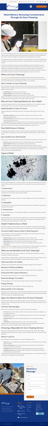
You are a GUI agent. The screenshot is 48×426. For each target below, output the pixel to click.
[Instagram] (36, 406)
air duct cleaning (9, 247)
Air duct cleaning (4, 77)
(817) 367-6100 (22, 411)
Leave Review (39, 409)
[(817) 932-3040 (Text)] (18, 413)
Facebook (39, 405)
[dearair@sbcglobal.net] (18, 417)
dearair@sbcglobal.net (23, 417)
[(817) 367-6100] (18, 411)
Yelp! (38, 411)
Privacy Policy (41, 423)
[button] (31, 7)
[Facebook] (36, 404)
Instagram (39, 407)
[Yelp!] (36, 410)
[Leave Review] (36, 408)
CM (44, 423)
